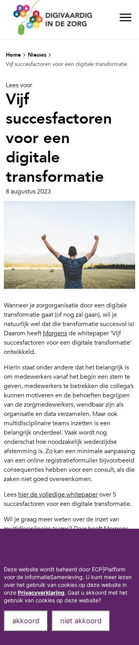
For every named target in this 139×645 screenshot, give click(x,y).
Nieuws (37, 55)
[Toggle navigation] (125, 19)
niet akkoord (81, 621)
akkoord (25, 621)
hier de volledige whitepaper (58, 494)
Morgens (55, 333)
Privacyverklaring (41, 592)
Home (13, 55)
